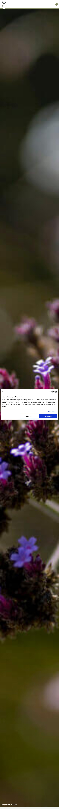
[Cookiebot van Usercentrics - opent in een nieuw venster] (51, 392)
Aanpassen (28, 416)
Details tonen (51, 411)
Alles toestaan (48, 416)
